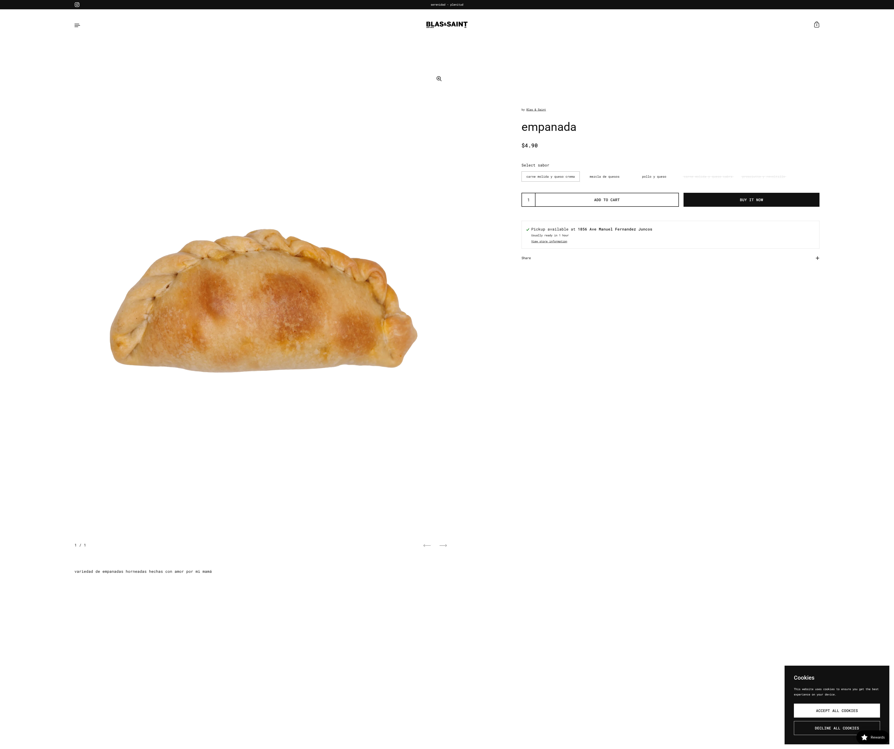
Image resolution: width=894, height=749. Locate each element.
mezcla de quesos (605, 176)
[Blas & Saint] (447, 25)
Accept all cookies (837, 710)
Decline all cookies (837, 727)
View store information (549, 241)
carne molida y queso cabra (708, 176)
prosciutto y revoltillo (763, 176)
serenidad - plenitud (447, 4)
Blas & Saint (536, 109)
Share (526, 258)
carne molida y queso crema (550, 176)
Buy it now (751, 199)
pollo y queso (654, 176)
